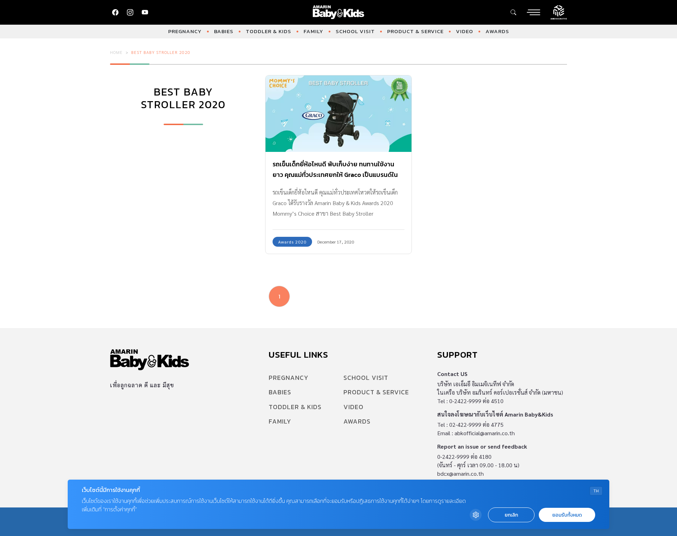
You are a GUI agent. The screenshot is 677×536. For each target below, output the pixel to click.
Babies (223, 31)
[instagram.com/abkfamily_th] (130, 12)
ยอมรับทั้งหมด (567, 515)
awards (497, 31)
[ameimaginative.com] (558, 11)
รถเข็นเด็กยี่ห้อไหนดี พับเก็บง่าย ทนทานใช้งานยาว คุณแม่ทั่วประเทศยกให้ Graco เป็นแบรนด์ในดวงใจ (335, 174)
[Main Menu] (533, 12)
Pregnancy (185, 31)
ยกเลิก (511, 515)
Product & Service (415, 31)
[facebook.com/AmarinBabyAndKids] (115, 12)
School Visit (355, 31)
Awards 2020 (292, 242)
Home (116, 52)
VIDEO (464, 31)
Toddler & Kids (268, 31)
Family (313, 31)
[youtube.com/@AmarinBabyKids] (145, 12)
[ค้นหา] (513, 12)
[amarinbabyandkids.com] (339, 12)
